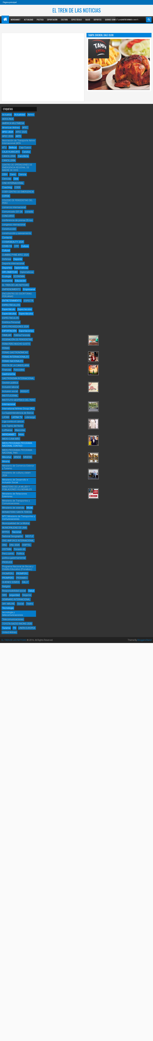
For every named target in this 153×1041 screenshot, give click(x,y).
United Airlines (9, 632)
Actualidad (28, 19)
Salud (87, 19)
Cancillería (23, 156)
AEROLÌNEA (7, 119)
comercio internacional (14, 207)
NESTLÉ (29, 536)
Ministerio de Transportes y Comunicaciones (16, 502)
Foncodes (19, 369)
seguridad (14, 595)
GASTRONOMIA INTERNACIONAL (18, 378)
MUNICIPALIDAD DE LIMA (14, 527)
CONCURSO (8, 216)
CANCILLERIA (8, 156)
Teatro (29, 603)
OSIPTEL (26, 545)
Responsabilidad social (14, 590)
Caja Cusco (25, 147)
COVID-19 (7, 246)
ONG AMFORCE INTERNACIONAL (18, 540)
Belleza (12, 147)
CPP (16, 246)
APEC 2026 (7, 136)
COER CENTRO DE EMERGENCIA (18, 191)
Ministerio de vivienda (13, 507)
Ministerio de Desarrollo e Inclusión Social (15, 481)
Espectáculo (76, 19)
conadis (29, 211)
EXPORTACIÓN (9, 331)
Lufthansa (7, 430)
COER (17, 187)
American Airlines (11, 127)
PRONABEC (21, 577)
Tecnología (7, 608)
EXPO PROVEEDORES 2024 (15, 326)
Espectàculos (26, 313)
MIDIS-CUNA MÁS (11, 438)
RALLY (25, 582)
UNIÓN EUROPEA (27, 628)
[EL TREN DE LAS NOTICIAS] (5, 19)
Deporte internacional (13, 263)
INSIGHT (24, 391)
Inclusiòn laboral (10, 387)
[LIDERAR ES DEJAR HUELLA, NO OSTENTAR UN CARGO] (93, 356)
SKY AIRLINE (8, 603)
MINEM (17, 457)
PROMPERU (8, 573)
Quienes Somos (111, 19)
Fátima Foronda (22, 335)
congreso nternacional (13, 224)
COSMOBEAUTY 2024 (12, 242)
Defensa (6, 259)
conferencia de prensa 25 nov (17, 220)
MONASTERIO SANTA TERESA (17, 512)
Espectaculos (25, 309)
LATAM (5, 417)
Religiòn (6, 586)
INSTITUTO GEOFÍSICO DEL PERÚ (18, 400)
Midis (21, 434)
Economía (7, 280)
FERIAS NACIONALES (12, 361)
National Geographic (12, 536)
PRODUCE (7, 562)
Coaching (7, 187)
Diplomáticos (26, 272)
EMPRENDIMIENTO (11, 289)
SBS (4, 595)
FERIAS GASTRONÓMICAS (15, 352)
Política (40, 19)
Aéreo (31, 114)
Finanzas (6, 369)
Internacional (8, 404)
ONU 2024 (14, 545)
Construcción (9, 229)
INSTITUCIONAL (10, 395)
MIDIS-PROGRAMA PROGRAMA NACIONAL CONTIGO (17, 444)
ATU (4, 147)
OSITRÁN (6, 549)
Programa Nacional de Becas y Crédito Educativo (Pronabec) (17, 568)
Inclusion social (10, 391)
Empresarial (29, 289)
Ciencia (22, 174)
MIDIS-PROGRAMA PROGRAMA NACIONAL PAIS (17, 451)
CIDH (4, 174)
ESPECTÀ (28, 300)
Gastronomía (8, 374)
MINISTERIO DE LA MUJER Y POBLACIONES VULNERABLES (17, 488)
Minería (5, 461)
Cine (16, 178)
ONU (4, 545)
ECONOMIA (19, 276)
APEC (25, 127)
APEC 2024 (7, 132)
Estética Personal (11, 322)
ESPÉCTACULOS (10, 318)
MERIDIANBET (15, 19)
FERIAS (5, 348)
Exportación (52, 19)
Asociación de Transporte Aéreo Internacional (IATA (18, 142)
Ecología (6, 276)
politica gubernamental (13, 558)
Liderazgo (30, 417)
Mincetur (6, 457)
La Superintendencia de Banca (17, 413)
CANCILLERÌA (8, 160)
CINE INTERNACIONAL (13, 183)
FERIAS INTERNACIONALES (15, 356)
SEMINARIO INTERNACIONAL (16, 599)
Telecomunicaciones (12, 619)
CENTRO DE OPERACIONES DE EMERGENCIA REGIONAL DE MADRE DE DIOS (17, 167)
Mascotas (20, 430)
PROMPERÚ (22, 573)
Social (20, 603)
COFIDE (6, 196)
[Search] (149, 19)
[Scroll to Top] (149, 1037)
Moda (29, 507)
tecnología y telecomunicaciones (12, 613)
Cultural (6, 250)
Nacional (16, 532)
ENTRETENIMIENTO (11, 300)
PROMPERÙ (8, 577)
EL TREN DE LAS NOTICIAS (76, 10)
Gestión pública (10, 382)
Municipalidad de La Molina (15, 523)
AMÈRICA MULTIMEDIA (13, 123)
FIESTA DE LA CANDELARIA (15, 365)
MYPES (5, 532)
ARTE (18, 136)
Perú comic (8, 553)
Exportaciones (26, 331)
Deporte (18, 259)
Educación (20, 280)
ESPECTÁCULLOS (11, 305)
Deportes (97, 19)
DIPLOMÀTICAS (9, 272)
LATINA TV (17, 417)
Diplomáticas (21, 267)
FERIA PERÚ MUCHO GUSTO (16, 343)
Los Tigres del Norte (12, 425)
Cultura (64, 19)
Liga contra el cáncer (13, 421)
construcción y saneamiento (16, 233)
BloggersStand (144, 640)
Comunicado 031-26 (12, 211)
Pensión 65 (19, 549)
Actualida (7, 114)
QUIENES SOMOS (10, 582)
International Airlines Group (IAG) (18, 408)
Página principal (10, 2)
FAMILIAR (6, 335)
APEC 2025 (21, 132)
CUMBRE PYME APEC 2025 (15, 254)
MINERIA (27, 457)
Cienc (13, 174)
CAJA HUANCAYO (11, 151)
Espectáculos (9, 313)
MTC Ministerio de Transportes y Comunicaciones (18, 517)
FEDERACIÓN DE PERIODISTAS (17, 339)
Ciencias (6, 178)
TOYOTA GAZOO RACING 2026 (17, 623)
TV (14, 628)
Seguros (26, 595)
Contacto (7, 237)
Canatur (26, 151)
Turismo (6, 628)
